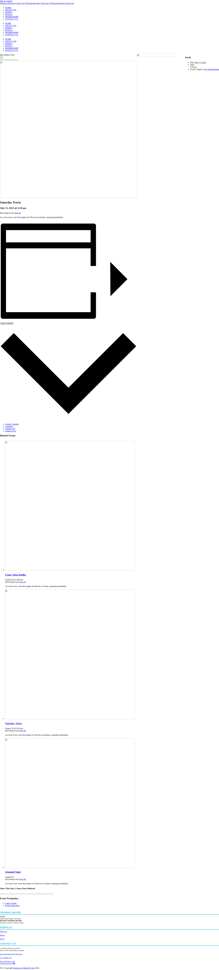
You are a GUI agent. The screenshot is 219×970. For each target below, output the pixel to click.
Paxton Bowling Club (7, 961)
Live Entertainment (211, 69)
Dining (2, 935)
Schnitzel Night (13, 872)
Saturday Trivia (13, 723)
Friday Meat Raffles (15, 575)
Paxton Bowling (7, 963)
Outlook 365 (10, 429)
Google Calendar (12, 424)
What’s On (3, 932)
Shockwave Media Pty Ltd (24, 968)
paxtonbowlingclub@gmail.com (11, 954)
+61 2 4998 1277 (6, 958)
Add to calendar (7, 323)
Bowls (2, 939)
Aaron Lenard (10, 903)
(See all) (17, 213)
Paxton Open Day (12, 906)
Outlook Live (10, 431)
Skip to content (6, 1)
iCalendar (9, 426)
